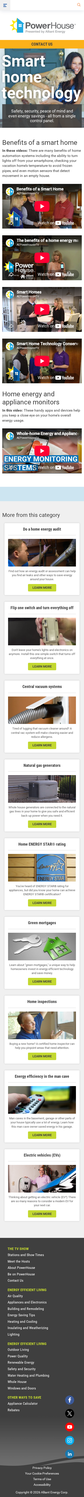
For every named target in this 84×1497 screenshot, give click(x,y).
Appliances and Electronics (27, 1302)
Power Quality (18, 1356)
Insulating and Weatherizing (28, 1328)
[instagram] (69, 1440)
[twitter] (69, 1413)
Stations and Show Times (26, 1255)
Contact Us (42, 44)
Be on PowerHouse (21, 1274)
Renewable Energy (21, 1362)
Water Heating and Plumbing (28, 1375)
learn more (42, 587)
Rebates (13, 1410)
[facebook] (69, 1400)
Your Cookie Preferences (42, 1473)
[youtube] (69, 1426)
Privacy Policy (42, 1468)
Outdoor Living (18, 1349)
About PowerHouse (21, 1268)
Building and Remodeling (26, 1309)
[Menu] (5, 5)
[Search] (78, 5)
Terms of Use (42, 1479)
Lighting (13, 1334)
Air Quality (15, 1296)
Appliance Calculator (23, 1403)
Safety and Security (22, 1369)
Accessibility (42, 1484)
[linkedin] (69, 1453)
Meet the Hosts (19, 1261)
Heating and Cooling (22, 1321)
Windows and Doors (22, 1388)
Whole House (17, 1382)
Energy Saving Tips (21, 1315)
